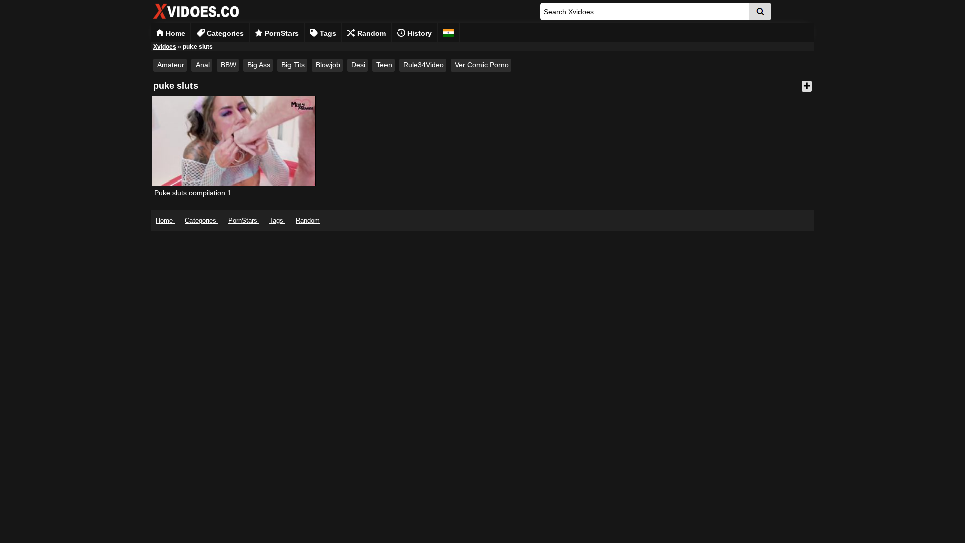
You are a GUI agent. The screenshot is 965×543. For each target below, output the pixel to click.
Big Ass (258, 65)
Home (174, 33)
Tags (327, 33)
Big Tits (293, 65)
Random (370, 33)
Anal (203, 65)
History (418, 33)
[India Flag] (448, 32)
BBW (228, 65)
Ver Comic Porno (482, 65)
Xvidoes (164, 46)
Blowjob (328, 65)
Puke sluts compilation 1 (192, 193)
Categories (224, 33)
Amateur (170, 65)
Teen (384, 65)
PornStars (281, 33)
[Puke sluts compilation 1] (234, 141)
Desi (358, 65)
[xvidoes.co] (196, 19)
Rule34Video (423, 65)
